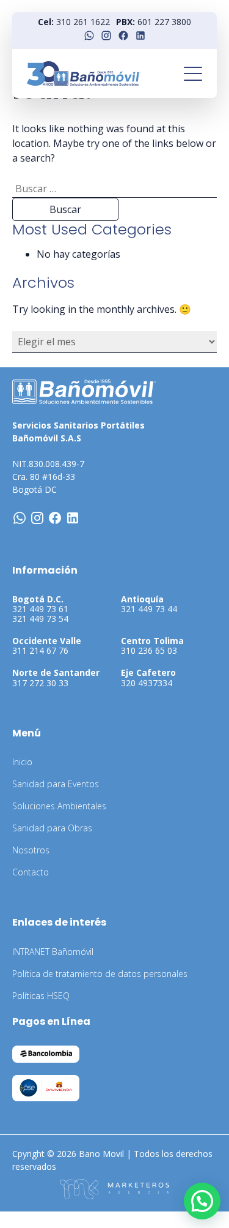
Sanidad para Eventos (55, 784)
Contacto (30, 872)
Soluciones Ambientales (59, 806)
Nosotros (30, 850)
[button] (202, 1201)
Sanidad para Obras (52, 828)
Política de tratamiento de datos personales (99, 973)
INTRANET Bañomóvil (52, 951)
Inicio (22, 762)
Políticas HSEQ (41, 995)
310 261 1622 (83, 22)
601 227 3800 (164, 22)
